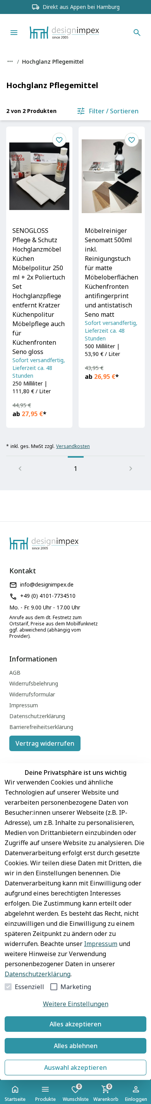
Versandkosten (73, 446)
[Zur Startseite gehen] (75, 32)
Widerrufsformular (32, 694)
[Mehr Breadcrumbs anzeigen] (10, 61)
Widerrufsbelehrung (33, 683)
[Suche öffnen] (137, 32)
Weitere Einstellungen (75, 1004)
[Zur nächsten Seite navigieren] (131, 468)
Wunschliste (76, 1092)
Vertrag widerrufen (44, 743)
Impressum (100, 943)
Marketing (75, 986)
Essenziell (29, 986)
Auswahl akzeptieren (75, 1067)
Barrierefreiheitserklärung (41, 727)
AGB (15, 672)
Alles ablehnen (76, 1046)
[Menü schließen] (14, 32)
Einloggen (136, 1099)
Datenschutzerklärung (37, 974)
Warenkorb (105, 1092)
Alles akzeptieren (75, 1024)
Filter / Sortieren (114, 111)
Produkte (45, 1099)
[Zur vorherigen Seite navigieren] (20, 468)
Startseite (15, 1099)
